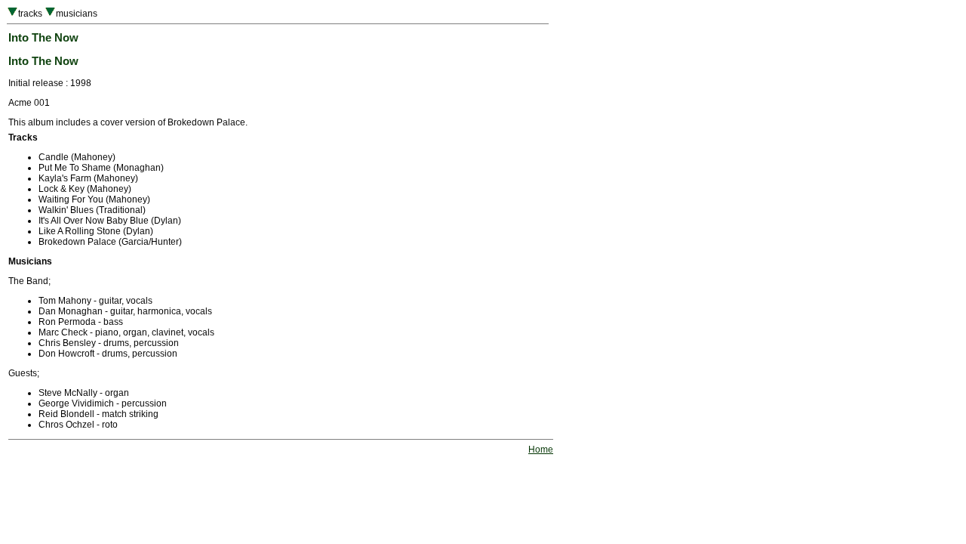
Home (540, 449)
